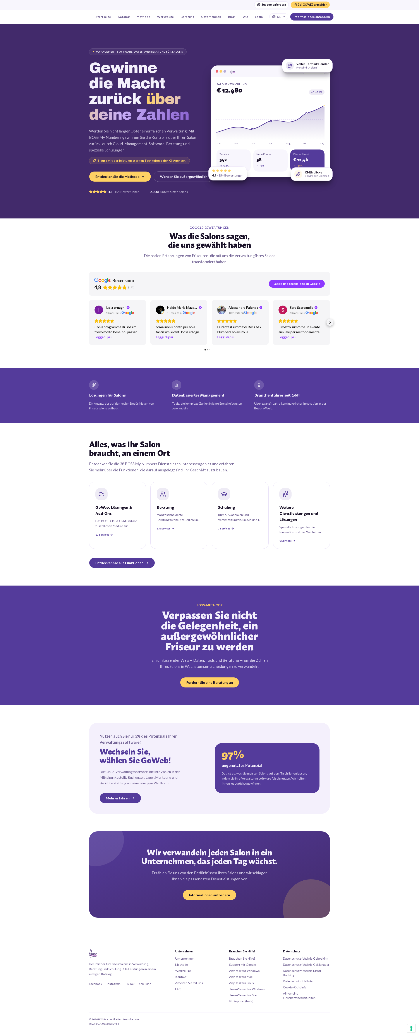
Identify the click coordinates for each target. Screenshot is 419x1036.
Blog (231, 17)
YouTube (145, 984)
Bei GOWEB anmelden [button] (312, 4)
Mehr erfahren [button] (118, 798)
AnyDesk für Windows (244, 970)
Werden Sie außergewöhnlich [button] (183, 176)
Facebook (95, 984)
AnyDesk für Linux (241, 983)
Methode (143, 17)
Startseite (103, 17)
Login (259, 17)
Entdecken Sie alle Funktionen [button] (119, 563)
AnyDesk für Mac (240, 977)
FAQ (245, 17)
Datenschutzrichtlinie (298, 981)
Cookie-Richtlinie (294, 987)
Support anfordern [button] (273, 4)
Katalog (124, 17)
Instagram (113, 984)
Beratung (187, 17)
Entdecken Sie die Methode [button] (117, 176)
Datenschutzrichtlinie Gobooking (305, 958)
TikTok (129, 984)
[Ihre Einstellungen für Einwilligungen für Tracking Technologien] (411, 1028)
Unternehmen (211, 17)
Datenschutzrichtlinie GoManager (306, 964)
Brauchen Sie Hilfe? (242, 958)
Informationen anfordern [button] (312, 17)
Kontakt (181, 977)
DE (279, 17)
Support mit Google (242, 964)
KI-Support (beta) (241, 1001)
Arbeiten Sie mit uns (189, 983)
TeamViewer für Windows (247, 989)
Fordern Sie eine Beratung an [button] (209, 682)
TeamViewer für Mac (243, 995)
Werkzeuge (165, 17)
